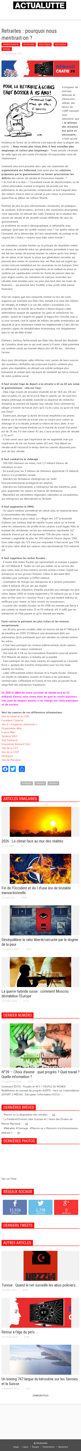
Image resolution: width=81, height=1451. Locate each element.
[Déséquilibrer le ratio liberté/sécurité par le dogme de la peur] (40, 920)
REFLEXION (60, 44)
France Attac (8, 732)
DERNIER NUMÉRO (17, 1015)
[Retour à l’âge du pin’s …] (40, 1312)
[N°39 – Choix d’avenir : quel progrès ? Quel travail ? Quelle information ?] (40, 1045)
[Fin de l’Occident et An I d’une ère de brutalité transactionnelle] (40, 868)
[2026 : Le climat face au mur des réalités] (40, 821)
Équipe (35, 1446)
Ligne (25, 1446)
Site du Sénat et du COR (15, 716)
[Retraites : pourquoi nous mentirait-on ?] (40, 68)
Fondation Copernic (12, 720)
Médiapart (7, 756)
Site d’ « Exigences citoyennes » (19, 724)
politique (26, 783)
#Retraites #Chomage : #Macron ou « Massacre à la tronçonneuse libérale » (40, 1130)
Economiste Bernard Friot (16, 744)
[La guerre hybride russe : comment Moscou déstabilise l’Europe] (40, 971)
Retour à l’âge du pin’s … (20, 1332)
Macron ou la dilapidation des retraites (25, 1114)
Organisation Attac (12, 728)
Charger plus (40, 1395)
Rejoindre (63, 1446)
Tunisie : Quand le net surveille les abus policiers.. (39, 1285)
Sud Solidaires (10, 740)
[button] (14, 13)
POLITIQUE (44, 44)
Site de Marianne (11, 760)
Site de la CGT (10, 748)
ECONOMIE (29, 44)
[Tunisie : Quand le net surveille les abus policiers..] (40, 1265)
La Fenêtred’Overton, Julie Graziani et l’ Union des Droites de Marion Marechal (37, 1121)
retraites (53, 783)
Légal (16, 1446)
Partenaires (49, 1446)
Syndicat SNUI (9, 736)
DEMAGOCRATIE (11, 44)
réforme (40, 783)
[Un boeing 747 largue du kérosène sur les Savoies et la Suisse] (40, 1359)
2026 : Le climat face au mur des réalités (32, 841)
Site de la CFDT (10, 752)
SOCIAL (6, 48)
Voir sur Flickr (9, 1178)
